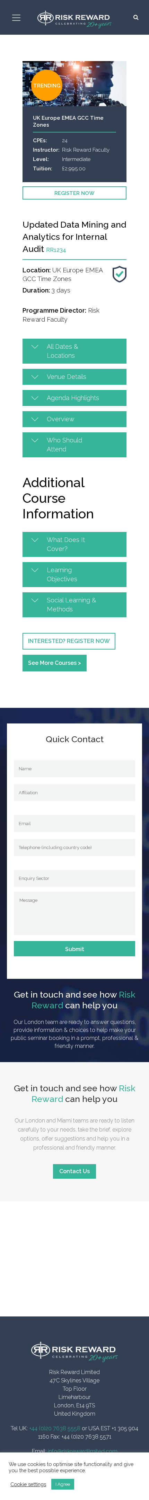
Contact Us (74, 1171)
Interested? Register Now (69, 641)
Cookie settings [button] (28, 1484)
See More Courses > (54, 663)
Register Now (74, 193)
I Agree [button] (62, 1484)
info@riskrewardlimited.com (82, 1451)
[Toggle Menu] (17, 18)
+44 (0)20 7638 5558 (54, 1428)
